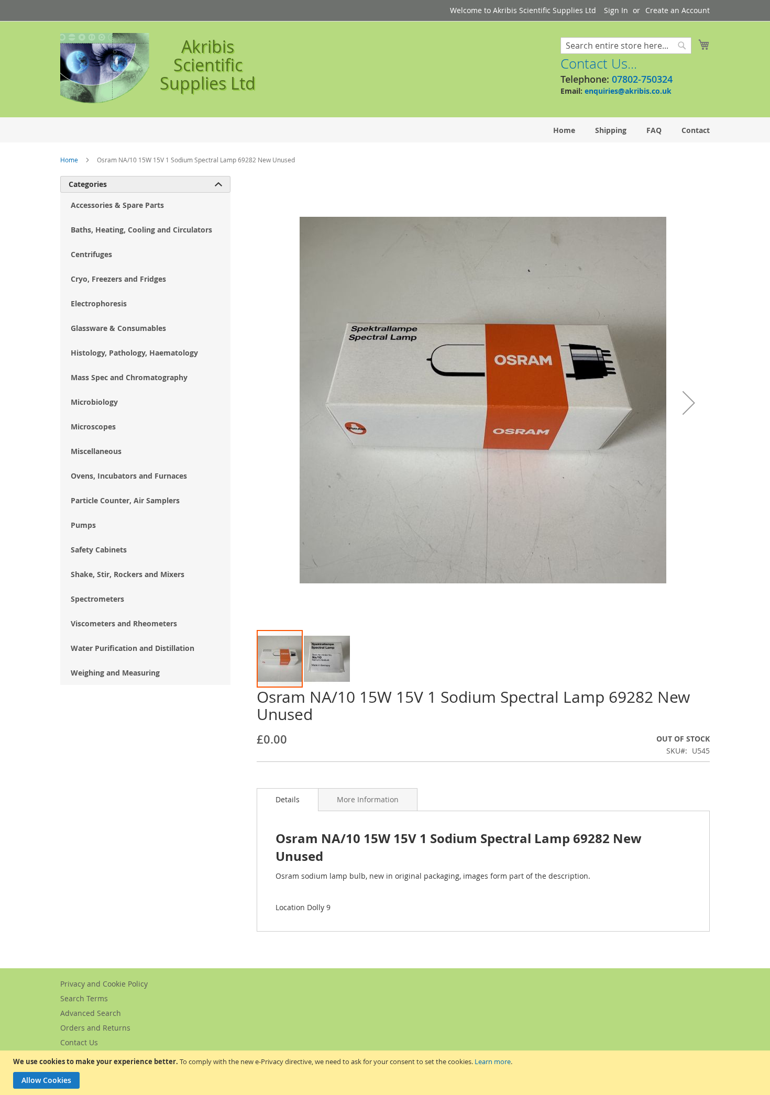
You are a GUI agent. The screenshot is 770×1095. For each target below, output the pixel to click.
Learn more (493, 1061)
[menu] (385, 130)
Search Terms (84, 998)
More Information (368, 799)
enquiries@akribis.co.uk (628, 91)
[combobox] (625, 45)
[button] (689, 402)
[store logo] (104, 68)
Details (288, 799)
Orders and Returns (95, 1028)
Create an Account (677, 10)
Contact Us (79, 1042)
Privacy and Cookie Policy (104, 984)
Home (69, 160)
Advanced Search (90, 1013)
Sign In (616, 10)
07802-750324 (642, 79)
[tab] (287, 799)
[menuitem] (564, 130)
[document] (386, 1073)
